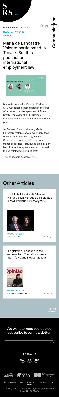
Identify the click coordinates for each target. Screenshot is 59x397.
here (34, 156)
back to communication (17, 27)
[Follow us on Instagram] (29, 360)
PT (46, 26)
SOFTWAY (34, 391)
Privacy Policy (31, 382)
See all (52, 308)
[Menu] (54, 26)
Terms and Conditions (13, 382)
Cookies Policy (46, 382)
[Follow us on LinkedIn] (22, 360)
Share (6, 35)
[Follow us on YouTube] (36, 360)
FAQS (29, 384)
